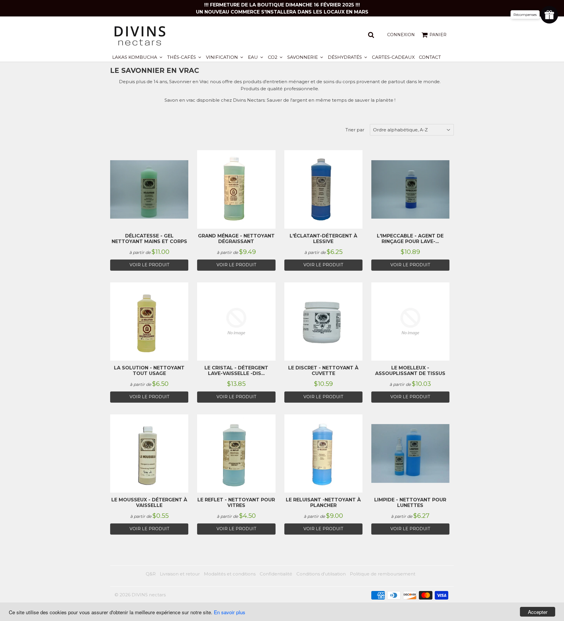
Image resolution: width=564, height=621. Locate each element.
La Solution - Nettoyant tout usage (149, 370)
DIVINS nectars (149, 594)
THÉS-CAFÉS (182, 57)
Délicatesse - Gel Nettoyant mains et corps (149, 238)
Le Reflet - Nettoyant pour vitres (236, 502)
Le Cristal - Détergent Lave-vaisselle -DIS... (236, 370)
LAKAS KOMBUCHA (135, 57)
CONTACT (430, 57)
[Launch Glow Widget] (549, 15)
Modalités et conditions (230, 574)
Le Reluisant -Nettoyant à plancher (323, 502)
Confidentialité (276, 574)
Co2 (273, 57)
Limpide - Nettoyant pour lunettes (410, 502)
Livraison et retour (180, 574)
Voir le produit (149, 264)
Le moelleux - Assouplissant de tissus (410, 370)
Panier (437, 34)
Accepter (538, 611)
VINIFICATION (222, 57)
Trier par (354, 130)
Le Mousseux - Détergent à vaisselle (149, 502)
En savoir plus (229, 612)
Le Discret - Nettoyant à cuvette (323, 370)
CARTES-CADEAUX (393, 57)
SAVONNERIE (303, 57)
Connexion (401, 34)
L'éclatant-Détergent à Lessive (323, 238)
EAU (253, 57)
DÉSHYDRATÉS (345, 57)
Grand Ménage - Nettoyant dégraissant (236, 238)
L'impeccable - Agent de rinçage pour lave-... (410, 238)
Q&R (151, 574)
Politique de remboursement (382, 574)
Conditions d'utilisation (321, 574)
